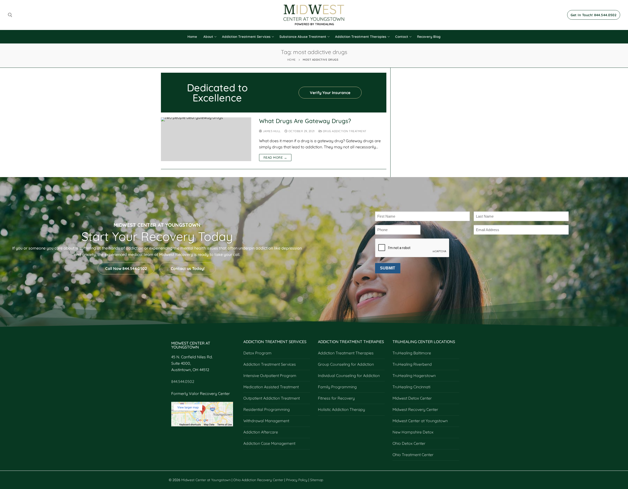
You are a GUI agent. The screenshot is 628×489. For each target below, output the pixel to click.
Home (291, 59)
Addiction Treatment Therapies (346, 352)
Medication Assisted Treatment (271, 386)
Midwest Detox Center (412, 398)
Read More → (275, 157)
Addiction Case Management (269, 443)
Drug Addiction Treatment (344, 131)
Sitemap (316, 480)
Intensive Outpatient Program (269, 375)
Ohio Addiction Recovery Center (258, 480)
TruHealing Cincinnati (411, 386)
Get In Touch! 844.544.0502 (593, 15)
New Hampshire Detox (412, 432)
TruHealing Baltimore (411, 352)
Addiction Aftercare (260, 432)
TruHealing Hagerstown (414, 375)
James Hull (271, 131)
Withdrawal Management (266, 420)
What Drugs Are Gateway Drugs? (305, 121)
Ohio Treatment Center (412, 454)
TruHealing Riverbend (412, 364)
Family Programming (337, 386)
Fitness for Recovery (336, 398)
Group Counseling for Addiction (346, 364)
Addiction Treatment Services (269, 364)
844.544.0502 (182, 381)
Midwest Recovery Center (415, 409)
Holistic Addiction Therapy (341, 409)
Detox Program (257, 352)
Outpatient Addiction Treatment (271, 398)
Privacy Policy (297, 480)
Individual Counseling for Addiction (349, 375)
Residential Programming (266, 409)
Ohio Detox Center (408, 443)
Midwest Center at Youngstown (420, 420)
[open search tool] (10, 15)
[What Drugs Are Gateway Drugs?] (206, 139)
